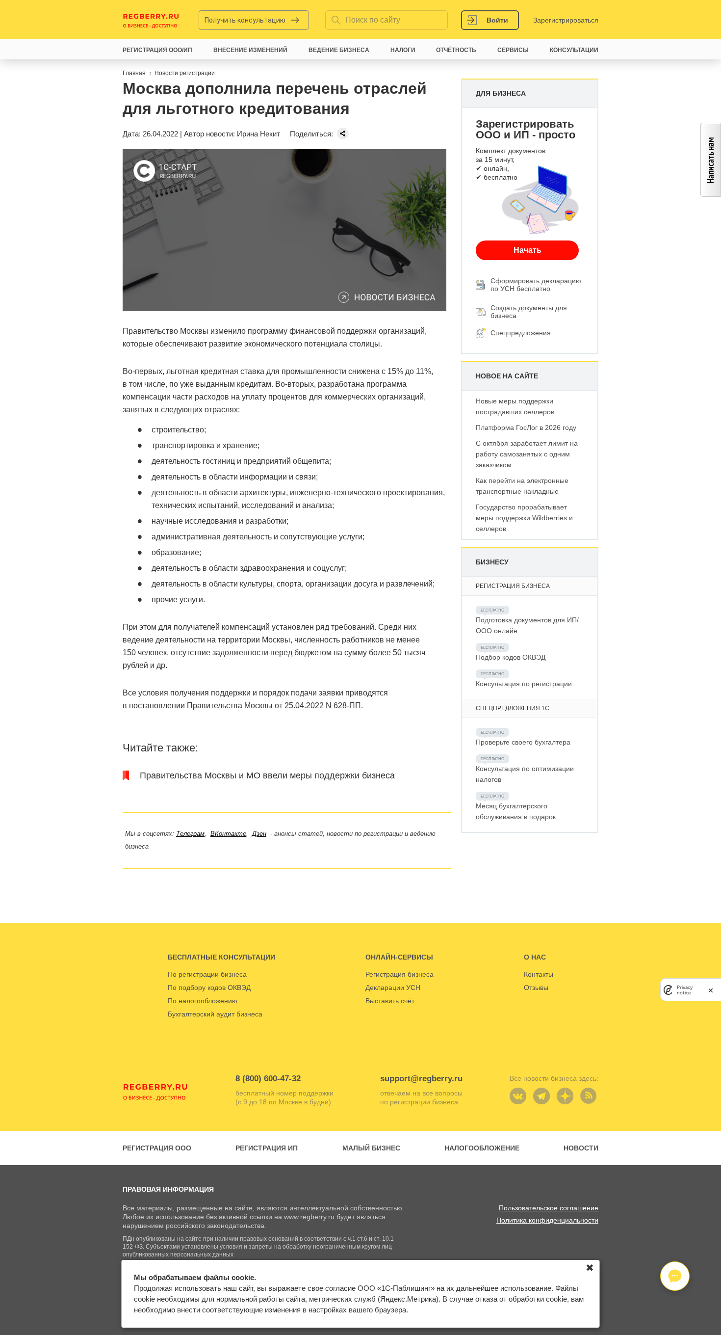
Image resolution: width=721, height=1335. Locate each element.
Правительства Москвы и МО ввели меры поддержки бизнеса (267, 775)
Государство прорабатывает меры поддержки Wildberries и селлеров (524, 518)
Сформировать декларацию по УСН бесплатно (535, 285)
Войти (497, 20)
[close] (711, 990)
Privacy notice (685, 990)
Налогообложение (481, 1148)
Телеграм (190, 833)
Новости (581, 1148)
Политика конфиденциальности (547, 1220)
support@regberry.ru (421, 1078)
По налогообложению (202, 1001)
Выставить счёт (389, 1001)
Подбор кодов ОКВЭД (510, 657)
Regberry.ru (151, 20)
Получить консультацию (245, 20)
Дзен (259, 833)
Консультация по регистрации (524, 684)
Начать (527, 250)
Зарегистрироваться (565, 20)
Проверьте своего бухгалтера (523, 742)
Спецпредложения (520, 333)
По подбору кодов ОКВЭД (209, 987)
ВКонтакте (228, 833)
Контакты (538, 974)
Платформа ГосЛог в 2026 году (526, 427)
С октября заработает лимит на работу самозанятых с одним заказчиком (527, 454)
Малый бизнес (371, 1148)
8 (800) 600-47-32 (268, 1078)
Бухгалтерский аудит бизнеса (215, 1014)
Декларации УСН (392, 987)
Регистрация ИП (266, 1148)
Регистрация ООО (157, 1148)
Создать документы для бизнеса (528, 312)
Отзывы (536, 987)
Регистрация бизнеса (399, 974)
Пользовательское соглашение (548, 1208)
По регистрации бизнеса (207, 974)
